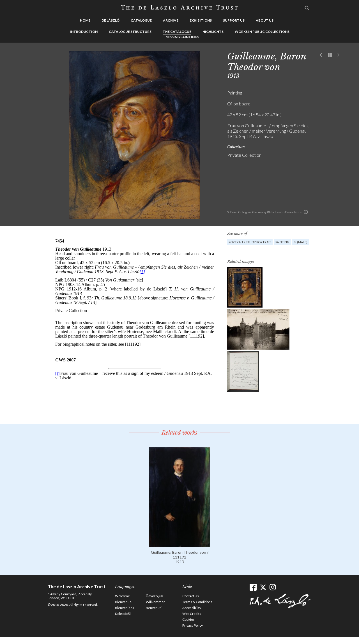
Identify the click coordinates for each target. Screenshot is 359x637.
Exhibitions (201, 20)
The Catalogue (177, 31)
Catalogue (141, 20)
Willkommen (155, 602)
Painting (282, 242)
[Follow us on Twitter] (262, 587)
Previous (321, 55)
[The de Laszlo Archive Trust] (179, 7)
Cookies (188, 619)
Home (85, 20)
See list (330, 55)
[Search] (307, 8)
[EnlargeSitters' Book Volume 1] (243, 371)
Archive (170, 20)
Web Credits (191, 613)
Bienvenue (123, 602)
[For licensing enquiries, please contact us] (306, 211)
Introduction (84, 31)
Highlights (213, 31)
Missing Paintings (182, 37)
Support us (234, 20)
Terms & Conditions (197, 602)
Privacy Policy (192, 625)
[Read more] (179, 544)
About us (264, 20)
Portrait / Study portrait (250, 242)
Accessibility (191, 608)
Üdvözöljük (154, 596)
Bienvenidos (124, 608)
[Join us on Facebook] (253, 587)
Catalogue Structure (130, 31)
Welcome (122, 596)
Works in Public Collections (262, 31)
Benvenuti (154, 608)
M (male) (300, 242)
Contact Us (190, 596)
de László (110, 20)
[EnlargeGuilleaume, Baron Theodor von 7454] (245, 287)
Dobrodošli (123, 613)
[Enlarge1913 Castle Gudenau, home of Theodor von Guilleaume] (258, 329)
